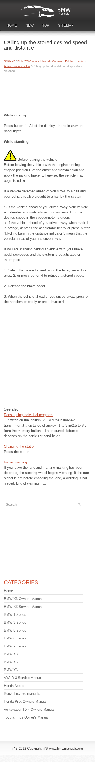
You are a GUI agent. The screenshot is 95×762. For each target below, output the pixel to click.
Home (12, 25)
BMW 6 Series (15, 638)
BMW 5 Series (15, 630)
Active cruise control (17, 66)
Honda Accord (14, 686)
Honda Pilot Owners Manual (25, 702)
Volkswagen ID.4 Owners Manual (29, 709)
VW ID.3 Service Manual (23, 678)
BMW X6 (11, 670)
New (30, 25)
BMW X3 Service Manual (23, 607)
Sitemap (66, 25)
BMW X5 (9, 61)
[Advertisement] (47, 92)
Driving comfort (75, 61)
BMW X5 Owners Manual (33, 61)
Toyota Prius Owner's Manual (26, 717)
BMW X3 (11, 654)
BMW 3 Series (15, 622)
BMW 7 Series (15, 646)
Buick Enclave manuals (22, 694)
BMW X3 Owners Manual (23, 599)
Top (45, 25)
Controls (57, 61)
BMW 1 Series (15, 615)
